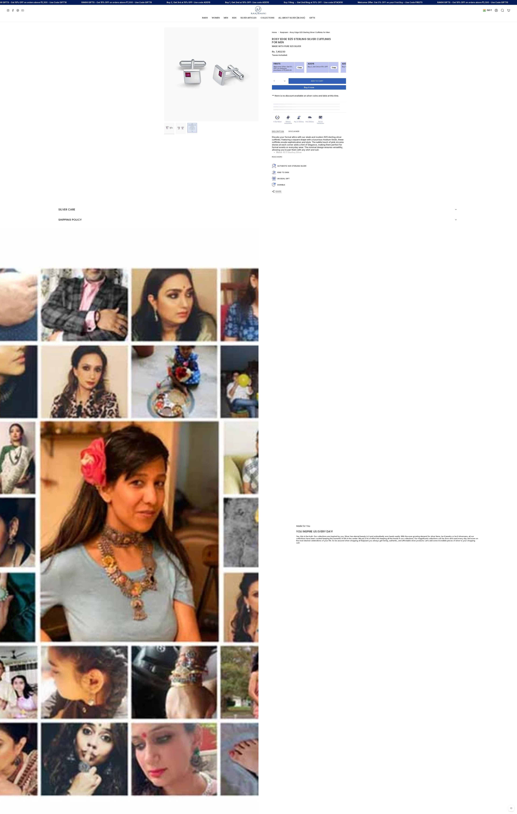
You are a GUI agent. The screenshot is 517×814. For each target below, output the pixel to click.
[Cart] (509, 10)
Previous (164, 74)
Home (274, 32)
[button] (216, 18)
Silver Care (66, 209)
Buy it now (309, 87)
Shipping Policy (70, 220)
